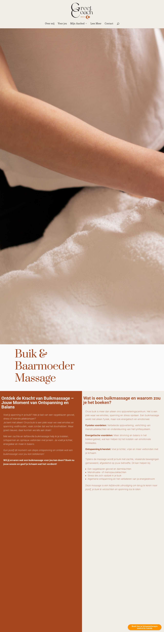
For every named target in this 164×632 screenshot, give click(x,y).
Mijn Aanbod (77, 24)
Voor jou (62, 24)
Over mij (49, 24)
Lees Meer (95, 24)
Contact (109, 24)
